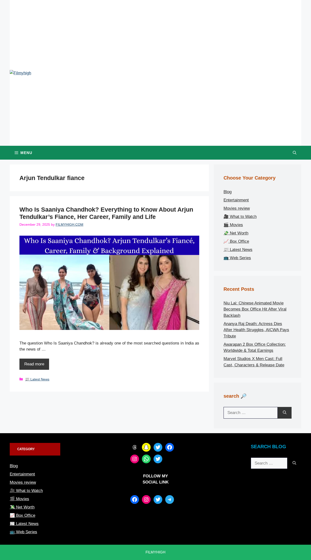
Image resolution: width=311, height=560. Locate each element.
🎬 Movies (233, 225)
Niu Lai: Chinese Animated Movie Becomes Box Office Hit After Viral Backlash (255, 309)
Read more (34, 364)
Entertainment (236, 200)
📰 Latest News (37, 379)
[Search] (285, 413)
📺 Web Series (237, 258)
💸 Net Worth (236, 233)
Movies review (237, 208)
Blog (228, 192)
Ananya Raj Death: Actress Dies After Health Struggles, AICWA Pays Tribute (256, 329)
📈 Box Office (236, 241)
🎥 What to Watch (240, 216)
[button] (294, 153)
